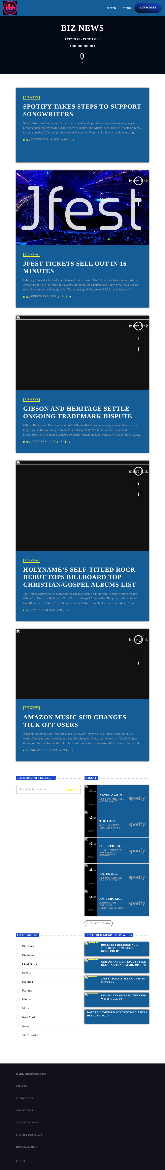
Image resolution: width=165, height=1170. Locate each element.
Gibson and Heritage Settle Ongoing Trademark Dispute (124, 963)
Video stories (30, 1035)
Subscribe (148, 7)
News (25, 1026)
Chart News (29, 964)
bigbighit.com (35, 1073)
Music (26, 1008)
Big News (32, 254)
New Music (29, 1017)
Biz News (31, 97)
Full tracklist (99, 923)
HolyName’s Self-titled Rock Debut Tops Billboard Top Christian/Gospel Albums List (79, 577)
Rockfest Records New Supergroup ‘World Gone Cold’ (119, 948)
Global (26, 999)
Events (26, 972)
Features (27, 990)
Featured (27, 981)
